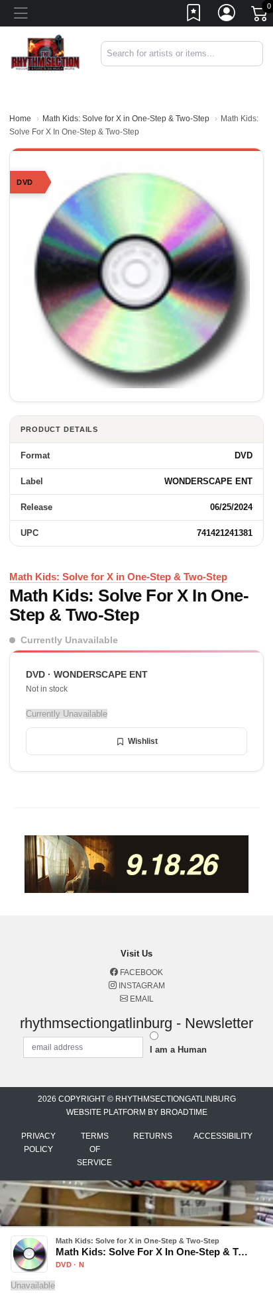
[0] (260, 16)
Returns (152, 1136)
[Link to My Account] (227, 15)
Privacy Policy (38, 1142)
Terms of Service (94, 1149)
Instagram (141, 985)
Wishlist (143, 741)
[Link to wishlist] (194, 15)
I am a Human (178, 1050)
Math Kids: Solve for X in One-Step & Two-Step (125, 118)
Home (20, 118)
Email (141, 999)
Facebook (140, 972)
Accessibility (222, 1136)
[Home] (45, 53)
